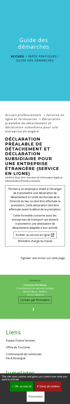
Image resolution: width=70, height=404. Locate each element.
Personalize (35, 396)
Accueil (18, 56)
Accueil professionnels (23, 115)
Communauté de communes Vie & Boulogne (24, 356)
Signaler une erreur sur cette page (43, 258)
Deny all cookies (49, 386)
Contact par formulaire (35, 300)
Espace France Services (20, 340)
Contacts (35, 280)
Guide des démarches (35, 60)
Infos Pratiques (42, 56)
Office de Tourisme (18, 347)
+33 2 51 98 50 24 (35, 294)
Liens (13, 332)
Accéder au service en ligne (35, 235)
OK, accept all (22, 386)
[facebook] (35, 309)
